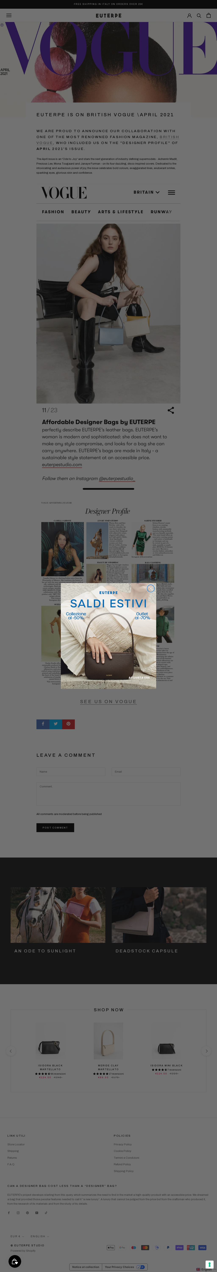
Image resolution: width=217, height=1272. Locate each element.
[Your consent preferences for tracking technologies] (210, 1265)
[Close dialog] (150, 588)
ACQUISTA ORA (139, 677)
